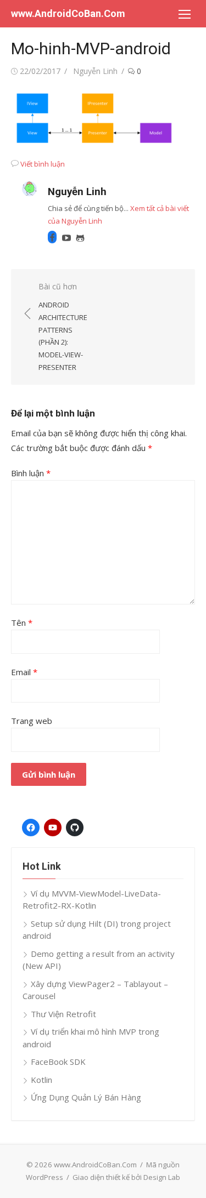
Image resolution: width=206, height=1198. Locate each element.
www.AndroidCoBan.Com (68, 13)
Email (24, 671)
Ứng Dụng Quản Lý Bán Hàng (86, 1097)
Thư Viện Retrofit (63, 1013)
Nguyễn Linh (95, 71)
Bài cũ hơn (62, 326)
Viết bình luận (42, 164)
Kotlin (41, 1079)
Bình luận (31, 472)
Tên (21, 622)
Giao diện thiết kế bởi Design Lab (126, 1177)
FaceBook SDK (58, 1061)
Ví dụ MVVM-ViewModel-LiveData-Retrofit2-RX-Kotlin (92, 899)
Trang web (31, 720)
